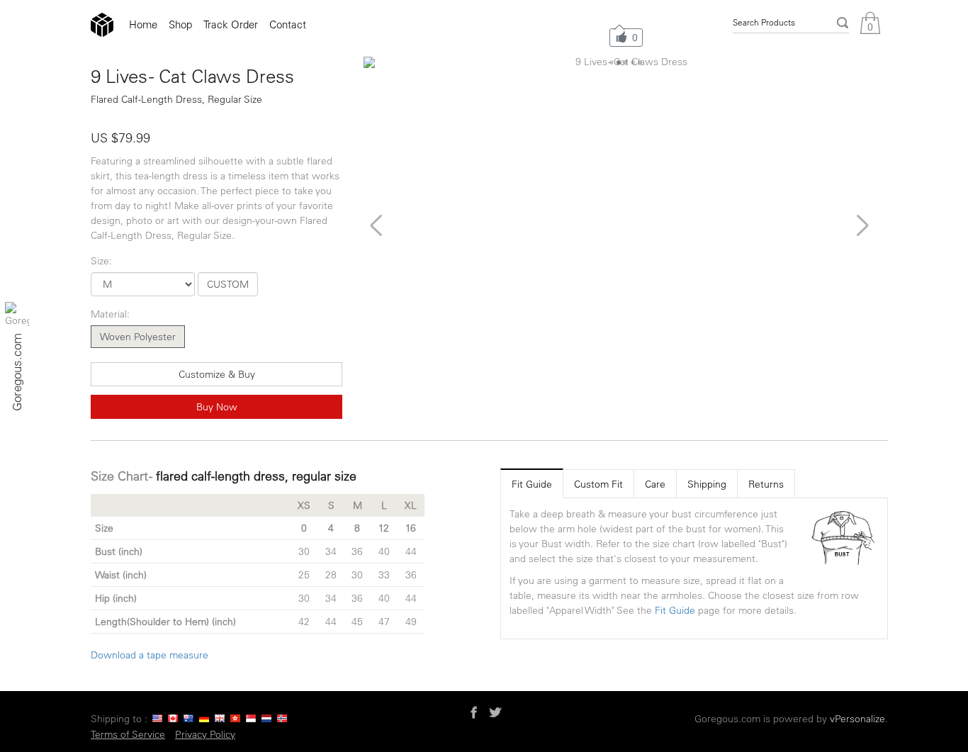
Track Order (230, 24)
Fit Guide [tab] (532, 484)
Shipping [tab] (706, 484)
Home (143, 24)
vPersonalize (857, 718)
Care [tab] (655, 484)
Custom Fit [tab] (598, 484)
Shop (180, 24)
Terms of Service (128, 734)
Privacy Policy (205, 734)
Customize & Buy (217, 374)
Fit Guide (675, 610)
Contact (287, 24)
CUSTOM (228, 284)
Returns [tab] (766, 484)
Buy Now (216, 406)
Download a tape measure (149, 655)
